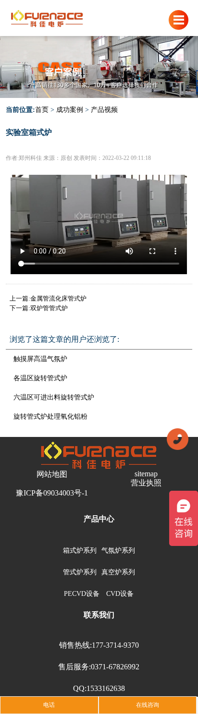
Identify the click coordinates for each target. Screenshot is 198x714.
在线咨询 (147, 705)
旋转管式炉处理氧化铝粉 (50, 416)
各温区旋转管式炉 (40, 378)
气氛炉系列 (118, 550)
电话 (49, 705)
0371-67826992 (115, 667)
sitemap (146, 474)
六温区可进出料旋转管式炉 (53, 397)
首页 (42, 109)
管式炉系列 (80, 572)
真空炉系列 (118, 572)
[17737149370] (177, 438)
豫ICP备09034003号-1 (52, 493)
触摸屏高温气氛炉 (40, 359)
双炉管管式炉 (49, 308)
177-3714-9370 (115, 645)
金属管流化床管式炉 (58, 298)
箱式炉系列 (80, 550)
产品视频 (104, 109)
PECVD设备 (81, 593)
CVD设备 (120, 593)
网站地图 (52, 474)
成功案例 (69, 109)
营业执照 (146, 483)
